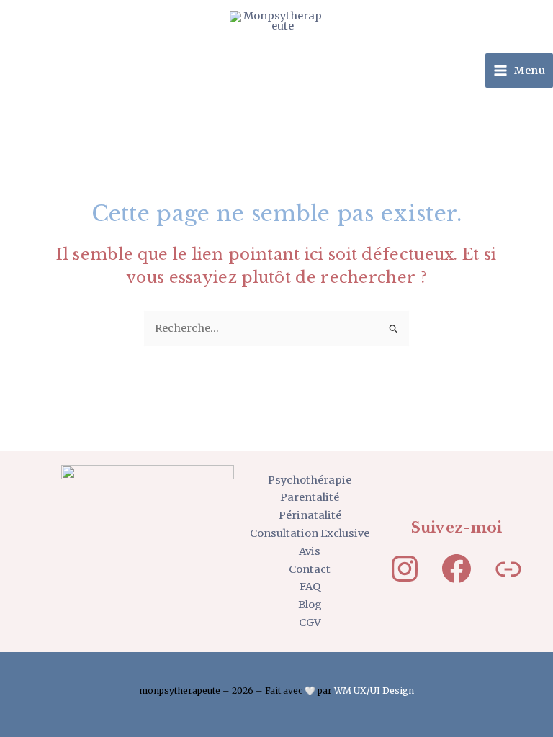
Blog (310, 604)
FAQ (310, 586)
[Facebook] (456, 568)
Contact (310, 569)
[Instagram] (404, 568)
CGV (310, 622)
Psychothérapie (309, 480)
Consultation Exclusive (309, 533)
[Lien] (508, 568)
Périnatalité (310, 515)
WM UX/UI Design (374, 690)
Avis (309, 551)
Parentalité (309, 497)
